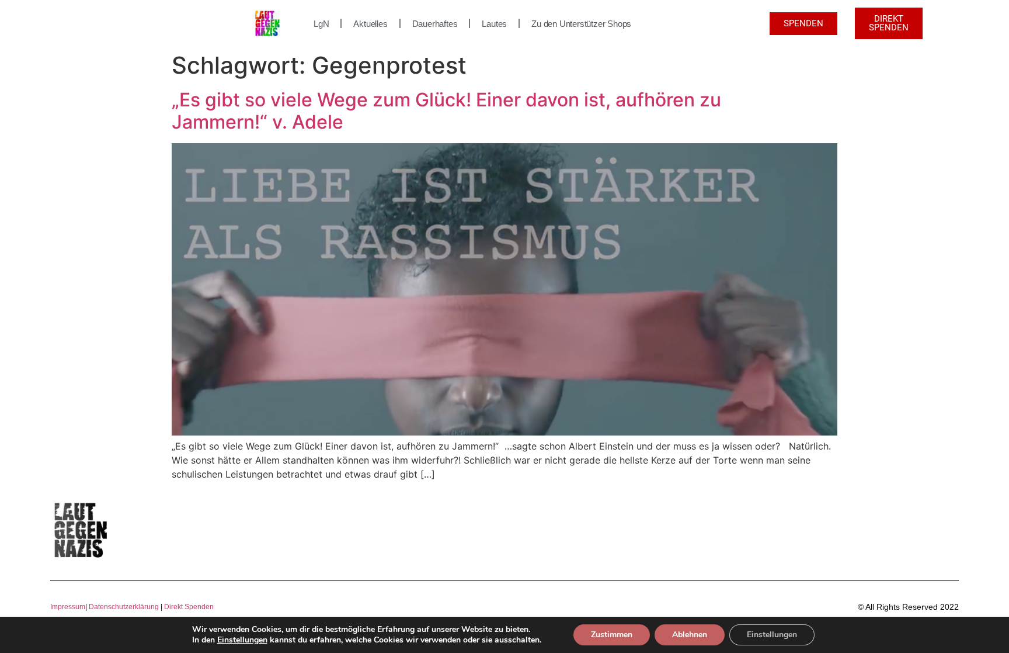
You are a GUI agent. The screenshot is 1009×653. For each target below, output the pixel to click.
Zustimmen (611, 634)
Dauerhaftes (435, 24)
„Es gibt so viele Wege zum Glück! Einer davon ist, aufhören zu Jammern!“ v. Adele (446, 110)
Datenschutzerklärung (124, 607)
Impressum (67, 607)
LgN (321, 24)
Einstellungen (242, 640)
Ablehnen (689, 634)
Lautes (494, 24)
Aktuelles (370, 24)
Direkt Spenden (188, 607)
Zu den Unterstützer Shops (581, 24)
